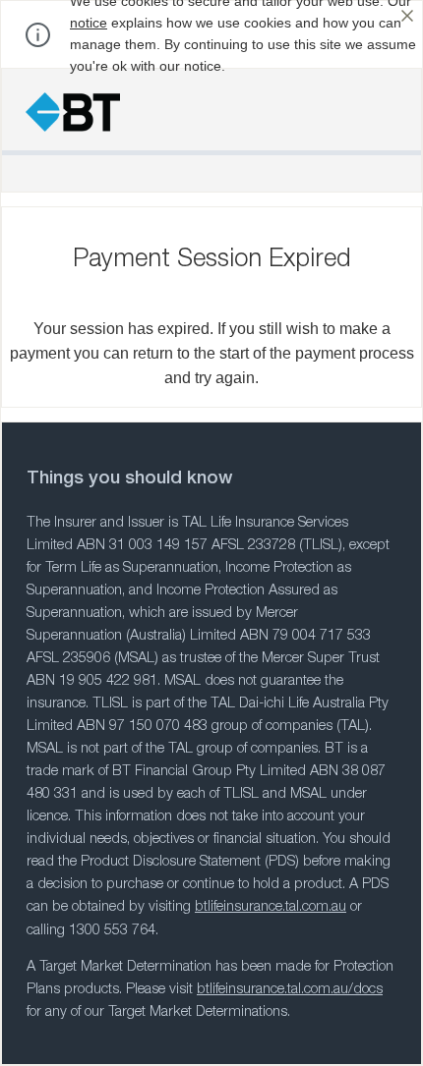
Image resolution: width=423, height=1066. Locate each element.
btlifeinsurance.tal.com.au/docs (290, 990)
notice (88, 22)
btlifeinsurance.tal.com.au (270, 908)
